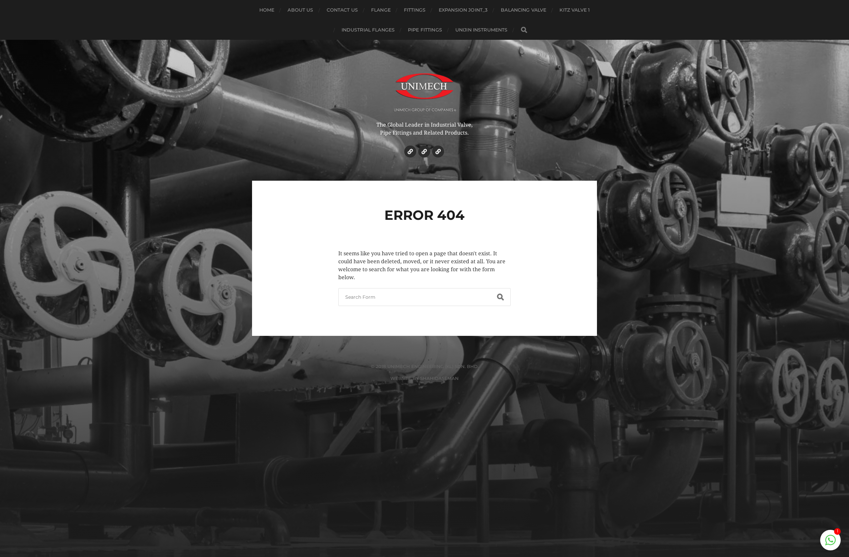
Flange (381, 10)
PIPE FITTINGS (425, 30)
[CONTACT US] (438, 151)
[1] (830, 543)
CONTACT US (342, 10)
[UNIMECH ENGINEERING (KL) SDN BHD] (425, 88)
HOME (267, 10)
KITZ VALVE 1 (574, 10)
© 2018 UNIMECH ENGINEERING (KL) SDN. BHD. (425, 366)
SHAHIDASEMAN (439, 378)
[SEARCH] (524, 30)
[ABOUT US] (424, 151)
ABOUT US (300, 10)
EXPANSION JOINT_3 (463, 10)
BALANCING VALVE (523, 10)
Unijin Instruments (481, 30)
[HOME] (410, 151)
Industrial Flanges (368, 30)
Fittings (414, 10)
